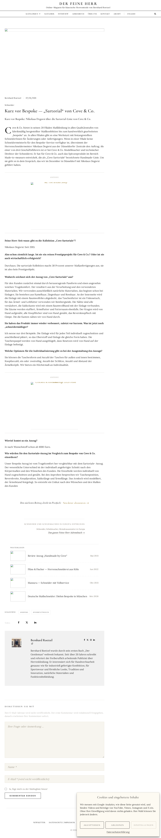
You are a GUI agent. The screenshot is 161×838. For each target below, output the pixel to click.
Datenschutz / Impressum (62, 822)
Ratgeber (49, 14)
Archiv (117, 14)
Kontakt (105, 14)
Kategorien (32, 14)
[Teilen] (18, 622)
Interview (63, 14)
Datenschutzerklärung (118, 832)
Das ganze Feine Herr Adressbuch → (66, 532)
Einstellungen (143, 825)
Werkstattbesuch (41, 612)
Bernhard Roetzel (13, 98)
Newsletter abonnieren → (76, 502)
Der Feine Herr (78, 4)
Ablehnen (117, 825)
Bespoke (25, 612)
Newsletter (39, 822)
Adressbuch (78, 14)
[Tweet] (27, 622)
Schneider (9, 105)
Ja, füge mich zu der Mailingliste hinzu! (27, 789)
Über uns (92, 14)
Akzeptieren (92, 825)
